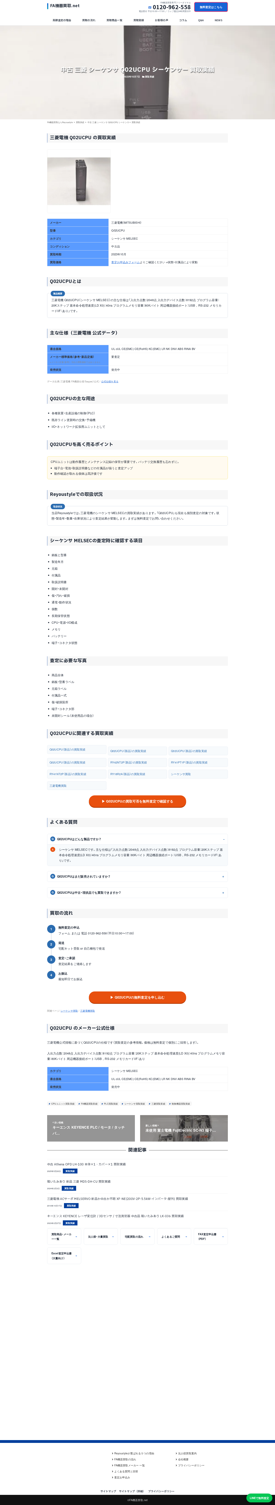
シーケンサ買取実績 (134, 1103)
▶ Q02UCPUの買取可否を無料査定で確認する (137, 801)
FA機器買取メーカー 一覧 (129, 1465)
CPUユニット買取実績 (62, 1103)
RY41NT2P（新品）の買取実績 (68, 774)
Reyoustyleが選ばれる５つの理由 (134, 1453)
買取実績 (149, 76)
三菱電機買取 (58, 785)
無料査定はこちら (211, 7)
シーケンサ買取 (181, 774)
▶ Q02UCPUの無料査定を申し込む (137, 997)
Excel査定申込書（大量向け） (64, 1255)
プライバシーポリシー (191, 1465)
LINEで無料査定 (259, 1498)
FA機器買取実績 (88, 1103)
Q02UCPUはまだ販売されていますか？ (81, 876)
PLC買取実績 (110, 1103)
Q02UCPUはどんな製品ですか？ (76, 839)
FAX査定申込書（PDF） (211, 1236)
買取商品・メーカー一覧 (64, 1236)
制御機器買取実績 (180, 1103)
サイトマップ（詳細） (132, 1491)
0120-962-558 (172, 7)
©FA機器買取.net (137, 1500)
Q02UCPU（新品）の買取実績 (67, 749)
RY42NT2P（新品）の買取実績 (128, 762)
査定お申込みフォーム (125, 262)
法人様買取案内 (187, 1453)
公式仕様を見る (109, 381)
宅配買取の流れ (137, 1236)
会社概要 (183, 1459)
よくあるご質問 (174, 1236)
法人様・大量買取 (101, 1236)
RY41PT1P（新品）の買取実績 (189, 762)
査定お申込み (122, 1477)
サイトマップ (108, 1491)
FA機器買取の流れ (125, 1459)
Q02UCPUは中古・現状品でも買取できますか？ (86, 892)
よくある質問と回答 (126, 1471)
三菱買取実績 (158, 1103)
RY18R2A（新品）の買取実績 (127, 774)
